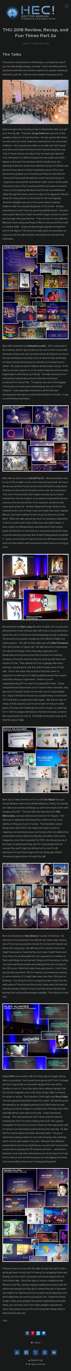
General (25, 43)
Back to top (37, 1360)
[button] (35, 1343)
